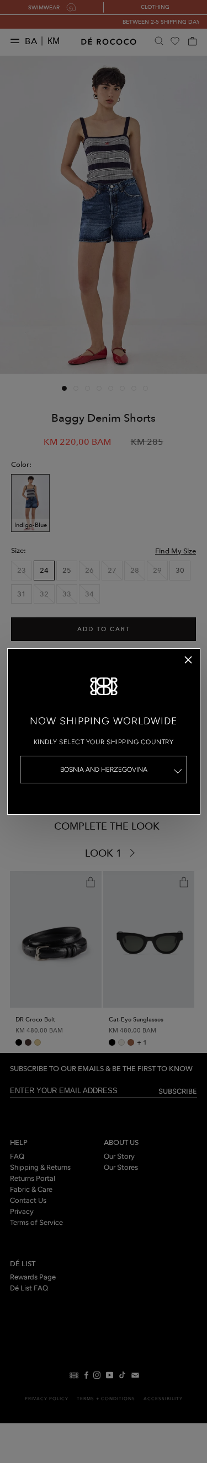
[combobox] (104, 769)
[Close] (188, 660)
